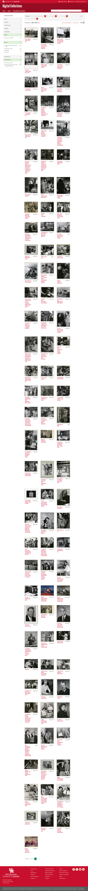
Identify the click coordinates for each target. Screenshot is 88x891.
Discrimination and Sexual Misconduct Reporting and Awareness (65, 889)
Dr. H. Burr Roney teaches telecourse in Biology (60, 236)
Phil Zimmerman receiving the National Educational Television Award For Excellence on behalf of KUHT (28, 750)
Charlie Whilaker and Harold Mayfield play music (27, 773)
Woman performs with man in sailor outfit (44, 89)
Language (7, 32)
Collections (7, 56)
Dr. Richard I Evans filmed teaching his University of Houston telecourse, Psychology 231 (60, 141)
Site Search (47, 876)
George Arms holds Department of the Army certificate (60, 742)
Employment (33, 872)
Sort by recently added (66, 22)
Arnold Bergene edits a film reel (60, 378)
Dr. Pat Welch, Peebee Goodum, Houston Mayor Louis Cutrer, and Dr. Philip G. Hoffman (28, 718)
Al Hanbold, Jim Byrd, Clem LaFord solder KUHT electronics (44, 356)
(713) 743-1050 (6, 883)
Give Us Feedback (34, 876)
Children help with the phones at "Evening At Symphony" (43, 133)
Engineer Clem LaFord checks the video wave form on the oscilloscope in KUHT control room (28, 357)
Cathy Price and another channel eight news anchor (44, 673)
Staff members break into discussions (44, 616)
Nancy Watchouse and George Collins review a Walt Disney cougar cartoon (44, 800)
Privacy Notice (81, 888)
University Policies (81, 889)
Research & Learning (63, 872)
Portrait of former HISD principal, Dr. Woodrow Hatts (60, 625)
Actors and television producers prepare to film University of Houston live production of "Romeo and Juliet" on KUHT (28, 167)
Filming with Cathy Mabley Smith (59, 163)
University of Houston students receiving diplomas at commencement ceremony (44, 111)
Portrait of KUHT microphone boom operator (44, 301)
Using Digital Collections (19, 11)
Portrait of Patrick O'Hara (28, 625)
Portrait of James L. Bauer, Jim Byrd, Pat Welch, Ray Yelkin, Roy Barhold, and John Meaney (28, 528)
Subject (6, 28)
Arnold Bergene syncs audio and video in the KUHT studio (28, 454)
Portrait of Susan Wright (43, 697)
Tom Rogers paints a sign (27, 823)
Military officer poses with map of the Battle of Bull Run (60, 41)
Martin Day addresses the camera (27, 257)
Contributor (7, 25)
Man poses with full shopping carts (28, 136)
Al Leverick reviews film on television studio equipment (44, 421)
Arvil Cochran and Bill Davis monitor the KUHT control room (60, 445)
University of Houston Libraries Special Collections (11, 65)
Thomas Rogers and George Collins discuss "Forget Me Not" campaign (60, 804)
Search (60, 868)
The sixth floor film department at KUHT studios (60, 301)
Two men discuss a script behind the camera (44, 747)
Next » (39, 23)
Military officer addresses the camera (44, 66)
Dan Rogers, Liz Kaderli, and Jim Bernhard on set (28, 692)
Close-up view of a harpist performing (60, 115)
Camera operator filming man (59, 282)
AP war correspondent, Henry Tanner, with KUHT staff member (44, 503)
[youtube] (83, 869)
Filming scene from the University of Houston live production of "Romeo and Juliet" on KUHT (44, 166)
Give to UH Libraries (49, 868)
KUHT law (27, 669)
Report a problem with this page (28, 888)
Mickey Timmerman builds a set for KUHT (28, 803)
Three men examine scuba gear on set (28, 71)
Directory (33, 874)
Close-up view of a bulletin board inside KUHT (60, 480)
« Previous (27, 858)
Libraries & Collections (50, 870)
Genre (5, 42)
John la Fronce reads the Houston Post (60, 672)
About (9, 11)
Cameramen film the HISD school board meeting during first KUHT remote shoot (28, 237)
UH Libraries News (49, 874)
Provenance (7, 60)
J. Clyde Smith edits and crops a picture (60, 399)
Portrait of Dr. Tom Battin (60, 507)
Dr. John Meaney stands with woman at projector (60, 330)
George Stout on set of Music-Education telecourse (44, 46)
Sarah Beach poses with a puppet (43, 532)
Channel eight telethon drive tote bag (28, 502)
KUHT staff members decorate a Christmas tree (60, 830)
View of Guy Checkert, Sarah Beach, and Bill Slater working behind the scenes (44, 575)
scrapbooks (6, 50)
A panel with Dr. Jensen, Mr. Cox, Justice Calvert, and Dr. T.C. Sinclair (28, 574)
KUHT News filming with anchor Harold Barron (60, 215)
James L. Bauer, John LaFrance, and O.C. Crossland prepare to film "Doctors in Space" (28, 303)
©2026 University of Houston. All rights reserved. (12, 888)
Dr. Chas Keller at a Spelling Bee (28, 114)
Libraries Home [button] (63, 1)
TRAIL (50, 888)
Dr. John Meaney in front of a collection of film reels (60, 579)
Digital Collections (12, 6)
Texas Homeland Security (44, 888)
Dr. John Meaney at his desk (27, 599)
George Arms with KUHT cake (43, 830)
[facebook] (73, 869)
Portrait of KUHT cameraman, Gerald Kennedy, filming (59, 350)
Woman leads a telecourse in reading (60, 197)
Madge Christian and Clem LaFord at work (44, 721)
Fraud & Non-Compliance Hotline (65, 888)
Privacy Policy (34, 868)
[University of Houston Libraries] (11, 872)
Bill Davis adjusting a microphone (43, 441)
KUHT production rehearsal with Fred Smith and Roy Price (28, 552)
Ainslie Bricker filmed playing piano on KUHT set (28, 379)
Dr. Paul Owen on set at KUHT (28, 89)
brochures (6, 52)
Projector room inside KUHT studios (44, 399)
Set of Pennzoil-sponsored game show (27, 850)
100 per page (75, 22)
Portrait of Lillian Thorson (60, 720)
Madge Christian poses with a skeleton (60, 779)
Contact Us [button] (71, 1)
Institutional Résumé (22, 889)
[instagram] (80, 869)
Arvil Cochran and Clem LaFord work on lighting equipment (27, 325)
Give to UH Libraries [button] (81, 1)
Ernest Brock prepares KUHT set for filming (28, 474)
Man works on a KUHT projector (28, 281)
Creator (6, 22)
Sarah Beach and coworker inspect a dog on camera (60, 66)
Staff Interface (62, 878)
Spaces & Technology (64, 874)
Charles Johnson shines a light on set (44, 196)
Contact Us (33, 878)
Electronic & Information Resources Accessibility (43, 889)
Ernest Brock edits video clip (60, 257)
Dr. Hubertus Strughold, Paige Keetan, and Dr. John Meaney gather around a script (44, 552)
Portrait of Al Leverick (59, 697)
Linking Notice (75, 888)
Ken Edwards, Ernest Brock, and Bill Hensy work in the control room (44, 325)
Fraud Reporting (55, 888)
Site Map (47, 878)
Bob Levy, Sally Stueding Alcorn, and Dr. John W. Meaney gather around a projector (44, 278)
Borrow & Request (63, 870)
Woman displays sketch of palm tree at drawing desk (44, 599)
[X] (77, 869)
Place (5, 35)
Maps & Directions (49, 872)
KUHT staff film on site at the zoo (28, 40)
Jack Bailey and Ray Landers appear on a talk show (44, 234)
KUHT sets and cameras (44, 378)
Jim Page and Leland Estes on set (60, 550)
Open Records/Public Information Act (10, 889)
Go (84, 10)
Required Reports (29, 889)
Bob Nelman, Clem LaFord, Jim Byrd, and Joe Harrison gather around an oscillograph (28, 422)
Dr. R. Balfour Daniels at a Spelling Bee (60, 90)
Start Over (81, 16)
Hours (32, 870)
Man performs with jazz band (60, 642)
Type (5, 19)
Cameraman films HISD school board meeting (27, 216)
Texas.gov (37, 888)
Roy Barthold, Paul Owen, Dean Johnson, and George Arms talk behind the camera (44, 775)
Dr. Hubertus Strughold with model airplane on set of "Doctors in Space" (28, 652)
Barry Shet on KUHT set (27, 195)
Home (4, 11)
